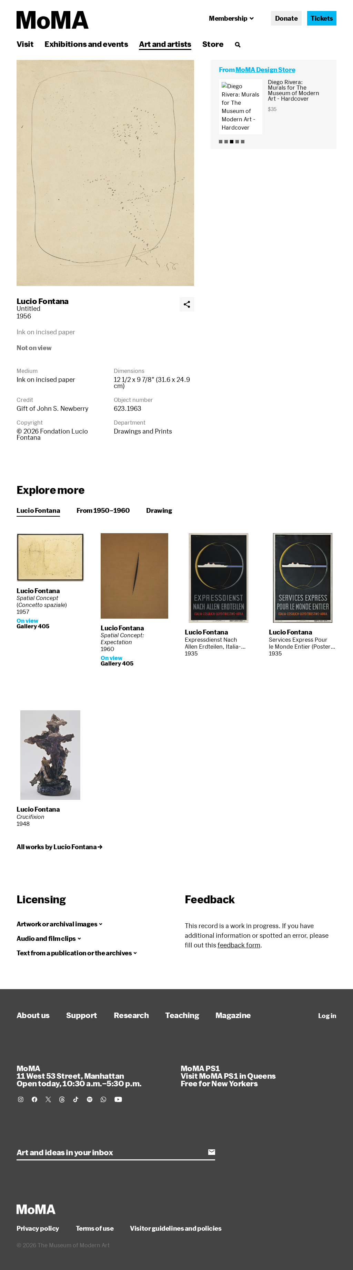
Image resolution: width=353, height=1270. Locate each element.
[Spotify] (89, 1099)
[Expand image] (105, 173)
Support (81, 1014)
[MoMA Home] (53, 20)
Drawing (159, 510)
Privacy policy (38, 1228)
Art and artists (165, 44)
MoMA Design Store (265, 69)
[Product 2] (226, 141)
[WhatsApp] (103, 1099)
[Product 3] (231, 141)
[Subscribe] (211, 1152)
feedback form (239, 945)
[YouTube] (118, 1099)
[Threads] (62, 1099)
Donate (286, 18)
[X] (48, 1099)
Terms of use (95, 1228)
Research (131, 1014)
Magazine (233, 1014)
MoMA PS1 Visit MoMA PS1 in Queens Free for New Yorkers (228, 1076)
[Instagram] (21, 1099)
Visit (25, 44)
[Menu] (237, 44)
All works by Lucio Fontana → (59, 847)
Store (212, 43)
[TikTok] (76, 1099)
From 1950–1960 (103, 510)
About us (33, 1014)
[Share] (187, 304)
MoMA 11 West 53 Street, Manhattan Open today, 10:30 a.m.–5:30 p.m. (79, 1076)
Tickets (322, 18)
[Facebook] (34, 1099)
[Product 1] (220, 141)
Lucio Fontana (43, 300)
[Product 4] (237, 141)
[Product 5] (242, 141)
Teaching (182, 1014)
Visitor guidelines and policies (175, 1228)
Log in (327, 1016)
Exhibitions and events (86, 44)
